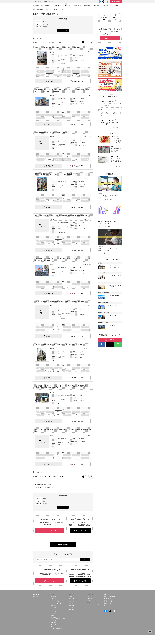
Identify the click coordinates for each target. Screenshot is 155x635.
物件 (70, 600)
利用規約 (106, 594)
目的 (70, 594)
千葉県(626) (47, 487)
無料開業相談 (54, 596)
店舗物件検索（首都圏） (43, 9)
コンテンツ (53, 594)
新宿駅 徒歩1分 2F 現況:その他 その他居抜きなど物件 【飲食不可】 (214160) (57, 48)
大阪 (53, 609)
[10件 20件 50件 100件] (61, 42)
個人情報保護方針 (108, 600)
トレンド (108, 226)
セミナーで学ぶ (54, 598)
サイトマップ (107, 605)
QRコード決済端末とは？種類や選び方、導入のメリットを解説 (110, 196)
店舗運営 (71, 596)
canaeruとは (107, 598)
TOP (34, 9)
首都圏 (54, 607)
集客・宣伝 (71, 605)
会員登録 (89, 596)
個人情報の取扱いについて (111, 601)
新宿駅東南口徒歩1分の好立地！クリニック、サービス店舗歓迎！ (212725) (57, 174)
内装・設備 (108, 199)
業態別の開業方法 (55, 624)
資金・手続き (72, 598)
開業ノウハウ (101, 199)
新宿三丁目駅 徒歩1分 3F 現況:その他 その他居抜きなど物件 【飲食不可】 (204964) (60, 301)
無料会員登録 (109, 340)
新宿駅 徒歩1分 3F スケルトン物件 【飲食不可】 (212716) (52, 132)
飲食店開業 (71, 609)
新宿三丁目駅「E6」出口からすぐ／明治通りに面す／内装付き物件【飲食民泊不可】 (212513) (62, 215)
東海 (53, 613)
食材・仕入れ (72, 603)
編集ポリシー (55, 620)
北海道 (54, 611)
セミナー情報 (55, 600)
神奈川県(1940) (39, 487)
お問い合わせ (107, 603)
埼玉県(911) (54, 487)
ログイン (89, 600)
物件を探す (53, 605)
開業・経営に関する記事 (58, 619)
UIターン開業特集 (57, 628)
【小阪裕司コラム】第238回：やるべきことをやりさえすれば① (109, 222)
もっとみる (118, 166)
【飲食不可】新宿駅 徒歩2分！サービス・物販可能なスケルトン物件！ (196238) (59, 344)
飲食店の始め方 (55, 622)
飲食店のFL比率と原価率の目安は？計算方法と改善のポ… (116, 160)
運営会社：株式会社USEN (111, 596)
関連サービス (90, 603)
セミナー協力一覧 (57, 603)
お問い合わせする (50, 530)
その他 (52, 626)
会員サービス (90, 594)
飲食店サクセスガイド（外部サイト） (95, 604)
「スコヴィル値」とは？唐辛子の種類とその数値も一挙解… (116, 140)
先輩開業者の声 (55, 615)
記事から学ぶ (54, 617)
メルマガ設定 (90, 598)
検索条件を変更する (63, 30)
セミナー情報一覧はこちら (114, 127)
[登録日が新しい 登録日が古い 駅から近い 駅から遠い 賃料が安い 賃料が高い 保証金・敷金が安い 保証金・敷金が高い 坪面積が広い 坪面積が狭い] (45, 42)
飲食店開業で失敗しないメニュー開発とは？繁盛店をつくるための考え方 (109, 249)
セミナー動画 (55, 601)
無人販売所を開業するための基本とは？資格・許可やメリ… (116, 150)
